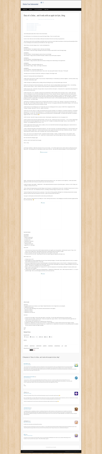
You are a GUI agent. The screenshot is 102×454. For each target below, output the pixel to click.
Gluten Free (42, 19)
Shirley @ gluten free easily (29, 376)
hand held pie (51, 345)
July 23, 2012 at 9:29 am (27, 377)
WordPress (77, 451)
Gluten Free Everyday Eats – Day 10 (32, 27)
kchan (27, 19)
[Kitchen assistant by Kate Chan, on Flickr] (51, 165)
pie (62, 345)
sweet (66, 345)
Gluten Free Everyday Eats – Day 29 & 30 (32, 23)
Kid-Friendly (48, 19)
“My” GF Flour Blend (38, 9)
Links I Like (46, 9)
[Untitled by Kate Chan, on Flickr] (51, 215)
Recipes (30, 9)
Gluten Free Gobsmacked (30, 4)
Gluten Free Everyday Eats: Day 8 (31, 30)
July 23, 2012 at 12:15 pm (27, 393)
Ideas (45, 19)
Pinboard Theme (71, 451)
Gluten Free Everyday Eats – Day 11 (32, 26)
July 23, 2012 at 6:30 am (27, 364)
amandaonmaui (27, 407)
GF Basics (39, 19)
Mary (25, 434)
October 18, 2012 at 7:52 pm (28, 435)
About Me (25, 9)
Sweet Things (52, 19)
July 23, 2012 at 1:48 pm (27, 409)
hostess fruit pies (57, 345)
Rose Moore (26, 363)
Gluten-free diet (39, 345)
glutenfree (44, 345)
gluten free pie (32, 345)
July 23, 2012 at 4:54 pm (27, 422)
